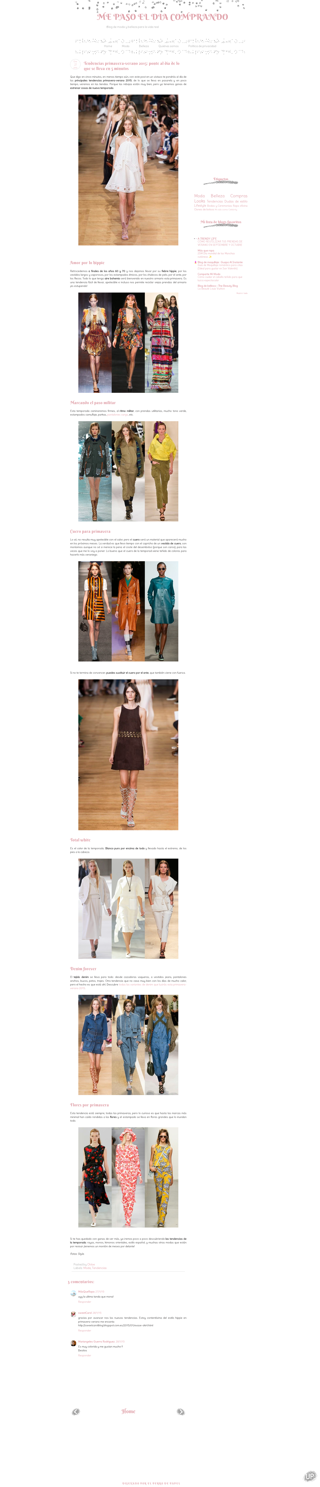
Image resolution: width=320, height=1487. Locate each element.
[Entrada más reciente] (75, 1414)
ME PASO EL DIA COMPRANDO (162, 17)
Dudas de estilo (236, 201)
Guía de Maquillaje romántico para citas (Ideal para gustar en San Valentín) (220, 266)
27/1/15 (100, 1291)
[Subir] (310, 1477)
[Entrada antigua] (180, 1414)
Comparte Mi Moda (209, 274)
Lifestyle (200, 206)
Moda (125, 46)
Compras (239, 195)
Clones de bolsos (204, 209)
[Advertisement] (222, 82)
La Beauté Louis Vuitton (211, 288)
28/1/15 (97, 1312)
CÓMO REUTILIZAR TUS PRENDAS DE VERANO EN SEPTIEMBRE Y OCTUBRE (220, 243)
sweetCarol (85, 1312)
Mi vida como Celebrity (226, 209)
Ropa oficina (240, 205)
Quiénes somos (168, 46)
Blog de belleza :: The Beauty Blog (218, 285)
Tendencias (99, 1268)
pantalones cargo (117, 414)
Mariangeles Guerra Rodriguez (96, 1341)
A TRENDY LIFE (207, 238)
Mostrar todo (242, 293)
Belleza (144, 46)
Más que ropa (206, 250)
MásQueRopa (86, 1291)
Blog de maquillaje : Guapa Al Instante (220, 262)
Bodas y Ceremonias (219, 205)
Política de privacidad (202, 46)
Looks (199, 201)
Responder (84, 1301)
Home (108, 46)
